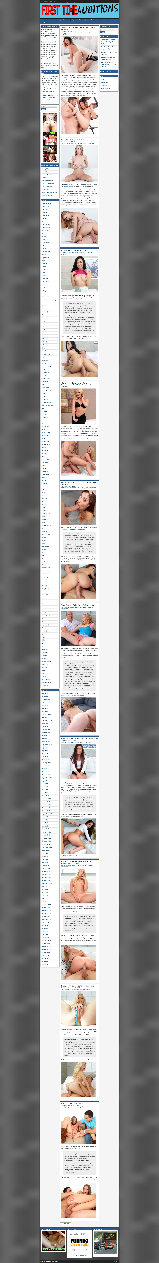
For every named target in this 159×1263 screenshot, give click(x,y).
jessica (44, 453)
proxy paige (45, 577)
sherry (44, 628)
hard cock (82, 435)
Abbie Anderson (46, 203)
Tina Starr (45, 667)
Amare (44, 248)
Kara (43, 465)
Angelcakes (45, 258)
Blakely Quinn (46, 312)
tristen (44, 676)
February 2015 (46, 729)
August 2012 (45, 817)
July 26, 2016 (72, 740)
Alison (43, 239)
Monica (44, 537)
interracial (45, 411)
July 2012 (45, 820)
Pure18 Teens (46, 172)
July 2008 (45, 958)
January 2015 (46, 732)
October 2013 (46, 775)
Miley (43, 528)
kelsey (44, 480)
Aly (43, 245)
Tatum (43, 643)
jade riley (44, 423)
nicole (43, 553)
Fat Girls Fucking (47, 195)
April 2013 (45, 793)
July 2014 (45, 751)
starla (43, 637)
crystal (44, 363)
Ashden (44, 273)
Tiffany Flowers (46, 661)
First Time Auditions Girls (48, 2)
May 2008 (45, 964)
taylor (43, 646)
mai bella (44, 507)
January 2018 (46, 699)
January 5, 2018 (73, 252)
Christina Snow (46, 351)
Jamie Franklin (46, 432)
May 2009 (45, 931)
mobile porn (45, 23)
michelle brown (46, 525)
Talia (43, 640)
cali (43, 333)
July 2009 (45, 925)
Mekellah (44, 519)
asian (43, 285)
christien (44, 348)
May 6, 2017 (71, 486)
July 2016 (45, 711)
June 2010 (45, 892)
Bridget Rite (45, 324)
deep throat (69, 1107)
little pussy (77, 200)
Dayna (44, 375)
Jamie (43, 429)
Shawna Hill (45, 625)
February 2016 (46, 714)
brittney (44, 327)
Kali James (45, 462)
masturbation (46, 513)
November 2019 (46, 693)
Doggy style (82, 252)
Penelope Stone (46, 568)
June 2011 (45, 856)
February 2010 (46, 904)
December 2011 (46, 838)
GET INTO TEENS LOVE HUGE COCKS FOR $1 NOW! (50, 98)
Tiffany (44, 658)
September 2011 (47, 847)
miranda (44, 531)
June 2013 (45, 787)
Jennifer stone (46, 444)
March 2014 (45, 760)
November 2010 (46, 877)
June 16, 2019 (72, 142)
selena (44, 610)
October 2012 (46, 811)
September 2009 (47, 919)
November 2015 (46, 717)
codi (43, 357)
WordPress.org (105, 88)
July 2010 (45, 889)
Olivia (43, 556)
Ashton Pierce (46, 282)
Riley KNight (45, 586)
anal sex (44, 254)
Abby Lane (45, 209)
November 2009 (46, 913)
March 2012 (45, 829)
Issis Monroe (46, 417)
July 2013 (45, 784)
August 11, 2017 (73, 385)
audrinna (44, 294)
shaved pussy (55, 20)
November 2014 (46, 738)
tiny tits (74, 20)
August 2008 (45, 955)
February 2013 (46, 799)
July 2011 (45, 853)
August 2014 (45, 748)
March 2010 (45, 901)
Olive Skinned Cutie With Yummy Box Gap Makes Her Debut (78, 28)
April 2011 (45, 862)
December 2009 (46, 910)
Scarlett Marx (46, 607)
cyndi (43, 369)
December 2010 (46, 874)
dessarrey (45, 381)
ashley (44, 276)
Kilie (43, 486)
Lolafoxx (44, 504)
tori (43, 673)
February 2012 (46, 832)
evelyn (44, 396)
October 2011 (46, 844)
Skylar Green (46, 631)
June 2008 (45, 961)
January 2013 (46, 802)
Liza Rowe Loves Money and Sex (72, 1103)
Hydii (43, 408)
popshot (44, 574)
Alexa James (46, 227)
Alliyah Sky (45, 242)
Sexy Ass (90, 385)
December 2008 (46, 946)
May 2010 (45, 895)
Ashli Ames (45, 279)
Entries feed (104, 82)
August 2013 (45, 781)
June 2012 (45, 823)
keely (43, 477)
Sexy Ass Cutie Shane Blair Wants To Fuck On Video (79, 739)
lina (43, 501)
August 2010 (45, 886)
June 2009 (45, 928)
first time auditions (86, 33)
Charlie (44, 336)
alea (43, 221)
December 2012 (46, 805)
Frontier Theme (114, 1261)
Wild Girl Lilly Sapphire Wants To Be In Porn (76, 861)
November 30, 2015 (74, 988)
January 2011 (46, 871)
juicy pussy (81, 20)
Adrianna (44, 218)
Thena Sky (45, 652)
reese (43, 583)
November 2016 (46, 708)
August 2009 (45, 922)
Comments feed (105, 85)
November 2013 (46, 772)
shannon (44, 619)
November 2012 (46, 808)
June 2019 (45, 696)
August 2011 (45, 850)
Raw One (64, 31)
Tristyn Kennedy (47, 679)
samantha (45, 592)
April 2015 (45, 726)
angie (43, 260)
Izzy (43, 420)
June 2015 (45, 723)
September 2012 (47, 814)
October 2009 (46, 916)
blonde (63, 143)
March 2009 (45, 937)
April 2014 (45, 757)
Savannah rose (46, 604)
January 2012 (46, 835)
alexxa (44, 236)
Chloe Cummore (47, 339)
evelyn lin (45, 399)
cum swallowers (91, 20)
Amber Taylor (46, 251)
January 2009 (46, 943)
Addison (44, 212)
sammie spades (46, 598)
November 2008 (46, 949)
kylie (43, 492)
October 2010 (46, 880)
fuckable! (82, 298)
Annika (44, 266)
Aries (43, 270)
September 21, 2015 (74, 1105)
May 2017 (45, 705)
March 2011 (45, 865)
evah (43, 393)
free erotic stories (47, 186)
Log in (102, 79)
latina (43, 495)
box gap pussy (65, 33)
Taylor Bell (45, 649)
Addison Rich (65, 488)
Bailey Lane (45, 297)
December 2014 (46, 736)
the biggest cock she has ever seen (78, 321)
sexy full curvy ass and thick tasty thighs (78, 787)
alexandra (45, 230)
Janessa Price (46, 435)
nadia (43, 543)
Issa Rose (45, 414)
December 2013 (46, 769)
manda (44, 510)
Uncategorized (46, 682)
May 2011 (45, 859)
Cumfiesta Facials (47, 180)
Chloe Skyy (45, 345)
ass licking (45, 288)
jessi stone (45, 450)
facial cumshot (65, 20)
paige (43, 562)
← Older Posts (65, 1223)
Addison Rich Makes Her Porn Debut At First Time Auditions (78, 483)
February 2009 (46, 940)
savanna (44, 601)
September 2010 (47, 883)
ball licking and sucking (49, 300)
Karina (44, 468)
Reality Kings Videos (48, 169)
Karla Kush (45, 471)
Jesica (44, 447)
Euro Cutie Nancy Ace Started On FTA (74, 140)
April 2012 (45, 826)
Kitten (43, 489)
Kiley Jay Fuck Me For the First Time (74, 251)
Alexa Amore (46, 224)
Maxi (43, 516)
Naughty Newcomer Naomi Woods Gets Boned (77, 986)
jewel (43, 456)
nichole (44, 550)
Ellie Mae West (46, 390)
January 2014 (46, 766)
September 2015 (47, 720)
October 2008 (46, 952)
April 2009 (45, 934)
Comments (64, 34)
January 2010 (46, 907)
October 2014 (46, 742)
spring (43, 634)
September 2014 (47, 744)
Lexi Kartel (45, 498)
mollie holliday (46, 534)
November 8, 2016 (73, 607)
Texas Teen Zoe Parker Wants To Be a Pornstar (78, 605)
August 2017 (45, 702)
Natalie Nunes (46, 547)
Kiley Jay (89, 252)
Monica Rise (45, 541)
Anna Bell (45, 264)
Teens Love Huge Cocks (49, 85)
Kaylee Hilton (46, 474)
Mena (43, 522)
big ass (63, 742)
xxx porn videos (69, 529)
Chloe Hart (45, 342)
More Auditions (46, 20)
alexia (43, 233)
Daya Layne (45, 372)
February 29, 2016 (73, 863)
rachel (43, 580)
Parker (44, 565)
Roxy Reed (45, 589)
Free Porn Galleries (48, 183)
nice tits (92, 785)
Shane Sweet (46, 616)
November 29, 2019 (74, 31)
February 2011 (46, 868)
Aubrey (44, 291)
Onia (43, 559)
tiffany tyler (45, 664)
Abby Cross (82, 385)
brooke (44, 330)
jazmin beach (46, 441)
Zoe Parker (90, 607)
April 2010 (45, 898)
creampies (100, 20)
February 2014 (46, 763)
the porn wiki (46, 189)
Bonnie (44, 318)
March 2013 (45, 796)
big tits (107, 20)
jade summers (46, 426)
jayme (43, 438)
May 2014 (45, 754)
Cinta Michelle (46, 354)
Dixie (43, 384)
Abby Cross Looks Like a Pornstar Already (76, 383)
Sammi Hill (45, 595)
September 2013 (47, 778)
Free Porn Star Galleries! (79, 1255)
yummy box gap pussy (83, 89)
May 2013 (45, 790)
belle (43, 303)
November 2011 (46, 841)
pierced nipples (46, 571)
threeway (44, 655)
